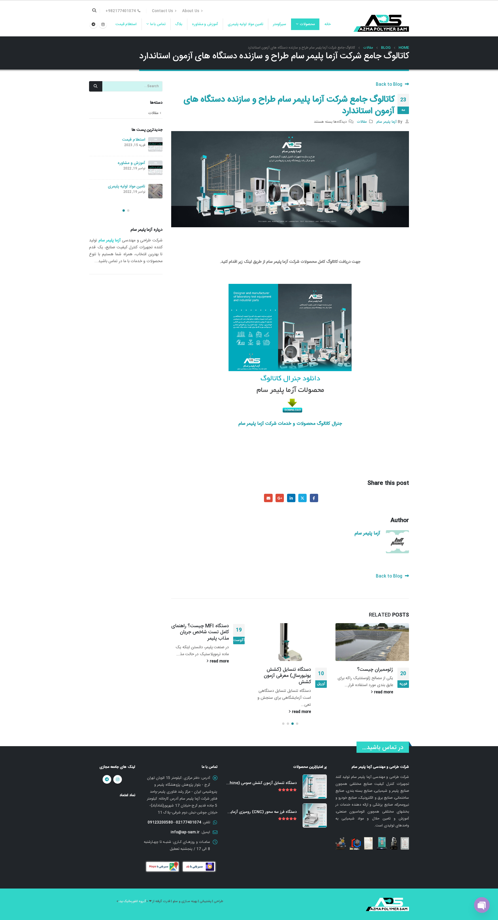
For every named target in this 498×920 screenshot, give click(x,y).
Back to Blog (389, 84)
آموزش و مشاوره (205, 24)
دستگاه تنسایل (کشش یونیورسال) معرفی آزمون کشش (287, 676)
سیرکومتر (279, 24)
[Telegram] (93, 24)
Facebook (314, 498)
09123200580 (160, 822)
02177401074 (188, 822)
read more (383, 692)
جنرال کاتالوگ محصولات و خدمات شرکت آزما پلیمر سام (290, 424)
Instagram (117, 779)
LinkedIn (291, 498)
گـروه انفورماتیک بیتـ (132, 901)
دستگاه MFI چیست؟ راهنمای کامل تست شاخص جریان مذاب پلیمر (200, 632)
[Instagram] (103, 24)
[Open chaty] (482, 905)
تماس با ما (157, 24)
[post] (155, 144)
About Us (190, 11)
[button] (297, 723)
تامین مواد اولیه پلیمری (245, 24)
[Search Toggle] (94, 11)
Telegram (107, 779)
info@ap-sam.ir (185, 832)
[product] (315, 786)
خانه (328, 24)
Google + (280, 498)
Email (268, 498)
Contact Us (162, 11)
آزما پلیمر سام (386, 122)
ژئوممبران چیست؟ (375, 670)
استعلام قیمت (126, 24)
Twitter (302, 498)
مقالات (362, 122)
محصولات (307, 24)
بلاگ (178, 24)
